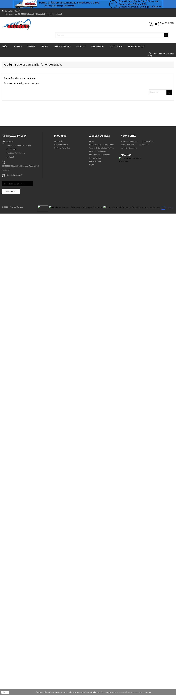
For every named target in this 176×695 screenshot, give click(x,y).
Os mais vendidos (62, 148)
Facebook (134, 155)
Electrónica (116, 46)
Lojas (91, 165)
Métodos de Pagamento (99, 155)
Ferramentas (97, 46)
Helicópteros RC (62, 46)
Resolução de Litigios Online (101, 145)
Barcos (31, 46)
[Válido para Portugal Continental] (88, 4)
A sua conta (128, 136)
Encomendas (147, 141)
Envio (91, 141)
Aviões (5, 46)
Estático (80, 46)
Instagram (143, 155)
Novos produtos (61, 145)
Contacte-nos (95, 158)
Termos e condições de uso (101, 148)
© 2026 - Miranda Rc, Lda (12, 207)
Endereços (144, 145)
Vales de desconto (129, 148)
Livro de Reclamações (98, 151)
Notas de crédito (128, 145)
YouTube (139, 155)
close (5, 692)
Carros (18, 46)
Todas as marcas (136, 46)
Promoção (58, 141)
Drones (44, 46)
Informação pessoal (129, 141)
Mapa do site (95, 161)
